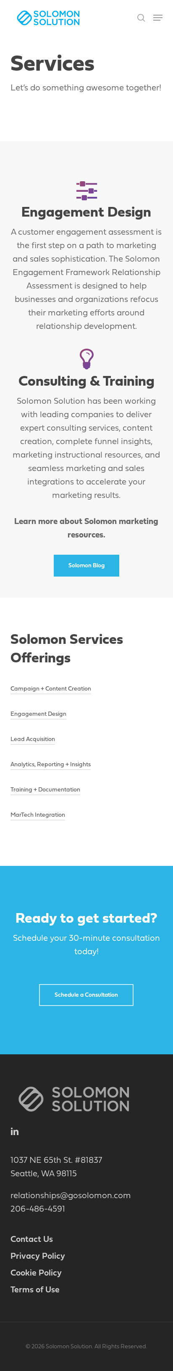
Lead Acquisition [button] (32, 739)
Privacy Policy (37, 1256)
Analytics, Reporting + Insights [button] (50, 765)
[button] (158, 17)
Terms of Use (35, 1290)
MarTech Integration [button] (37, 815)
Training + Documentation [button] (45, 790)
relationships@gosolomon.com (70, 1196)
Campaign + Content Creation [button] (50, 689)
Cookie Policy (36, 1273)
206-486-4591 (37, 1209)
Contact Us (31, 1240)
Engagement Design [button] (38, 714)
